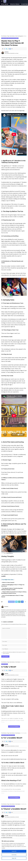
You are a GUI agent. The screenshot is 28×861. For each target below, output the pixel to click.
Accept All (14, 851)
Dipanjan (6, 673)
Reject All (14, 858)
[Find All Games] (5, 1)
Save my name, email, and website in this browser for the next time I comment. (14, 653)
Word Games (4, 664)
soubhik (3, 576)
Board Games (4, 38)
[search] (26, 1)
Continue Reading (14, 726)
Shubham (6, 51)
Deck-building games (13, 38)
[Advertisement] (14, 20)
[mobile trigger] (2, 1)
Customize (14, 854)
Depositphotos (10, 296)
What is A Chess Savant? (8, 582)
